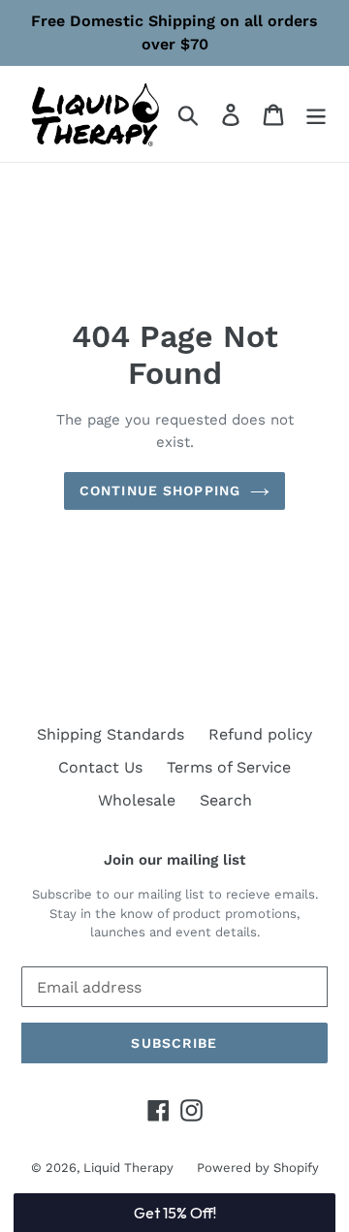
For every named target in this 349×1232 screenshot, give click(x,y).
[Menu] (316, 114)
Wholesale (136, 800)
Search (226, 800)
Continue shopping (159, 490)
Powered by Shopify (258, 1167)
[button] (174, 1212)
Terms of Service (229, 767)
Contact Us (100, 767)
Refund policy (260, 734)
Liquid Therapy (130, 1167)
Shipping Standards (110, 734)
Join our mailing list (174, 860)
